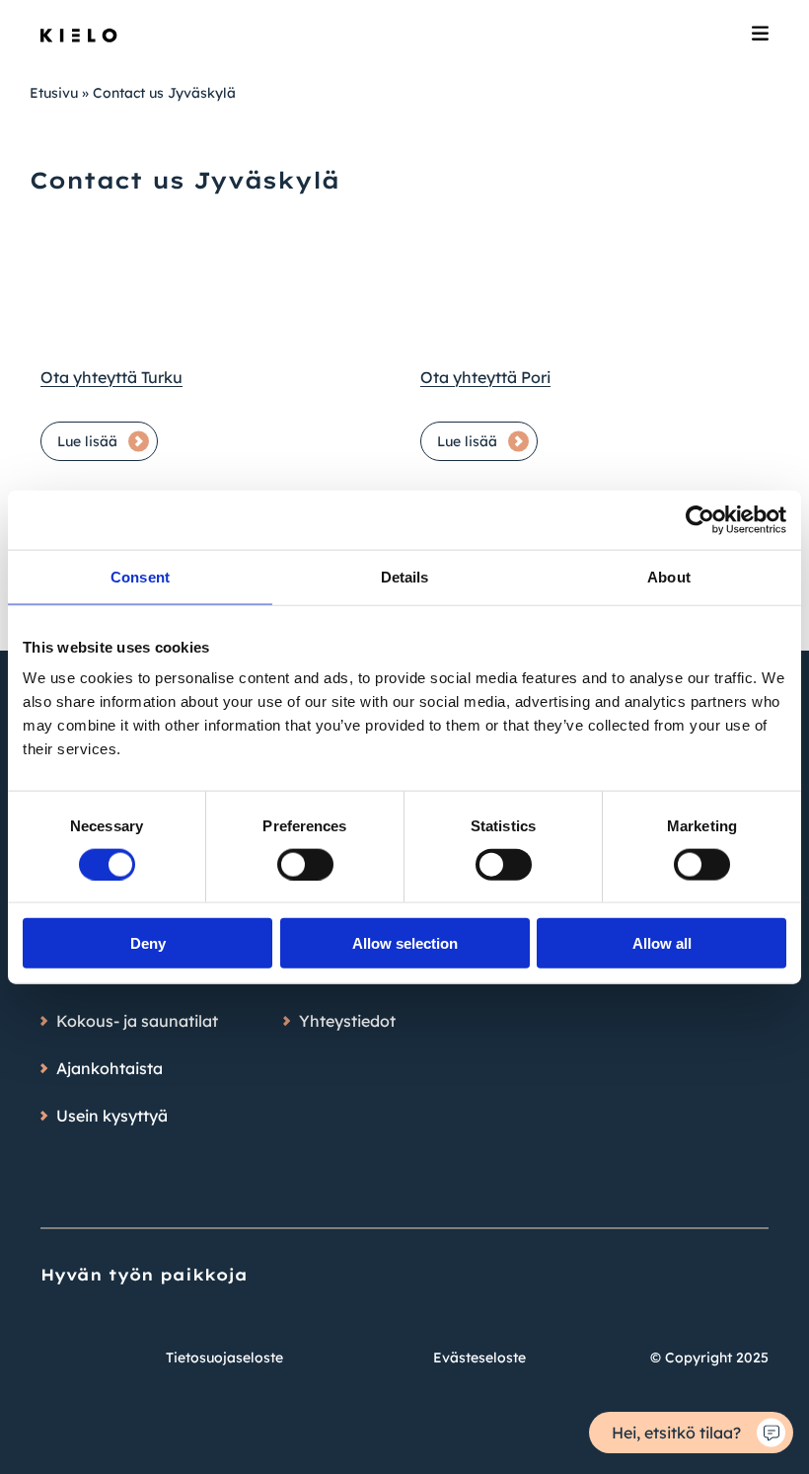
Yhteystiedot (347, 1021)
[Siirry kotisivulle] (78, 35)
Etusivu (54, 93)
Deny (148, 943)
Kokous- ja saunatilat (137, 1021)
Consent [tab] (140, 576)
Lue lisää (87, 441)
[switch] (305, 864)
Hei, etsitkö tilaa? (676, 1432)
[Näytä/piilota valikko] (760, 35)
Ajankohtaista (109, 1068)
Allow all (662, 943)
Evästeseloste (479, 1357)
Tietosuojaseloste (224, 1357)
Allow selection (405, 943)
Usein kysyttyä (112, 1115)
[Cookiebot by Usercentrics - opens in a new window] (700, 519)
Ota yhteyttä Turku (111, 377)
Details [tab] (405, 576)
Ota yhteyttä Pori (485, 377)
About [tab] (669, 576)
